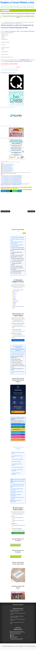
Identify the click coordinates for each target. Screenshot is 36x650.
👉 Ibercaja (14, 305)
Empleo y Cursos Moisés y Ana (17, 2)
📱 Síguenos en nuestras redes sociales (16, 639)
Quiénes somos (18, 629)
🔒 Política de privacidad (13, 636)
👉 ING (13, 295)
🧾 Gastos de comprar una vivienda (17, 364)
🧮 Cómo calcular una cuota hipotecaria (18, 354)
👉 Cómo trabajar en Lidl (16, 429)
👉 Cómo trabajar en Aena (16, 434)
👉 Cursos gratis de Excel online (17, 324)
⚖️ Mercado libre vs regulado (16, 461)
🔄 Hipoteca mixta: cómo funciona (17, 360)
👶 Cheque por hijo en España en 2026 (17, 247)
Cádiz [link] (2, 176)
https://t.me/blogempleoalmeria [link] (8, 164)
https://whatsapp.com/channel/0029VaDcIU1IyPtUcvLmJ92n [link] (13, 181)
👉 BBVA (13, 292)
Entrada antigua (31, 211)
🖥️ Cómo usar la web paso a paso (15, 633)
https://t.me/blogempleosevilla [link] (8, 168)
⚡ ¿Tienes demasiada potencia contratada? (16, 464)
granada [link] (2, 178)
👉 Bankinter (14, 299)
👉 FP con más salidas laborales (17, 334)
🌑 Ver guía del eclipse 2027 (18, 411)
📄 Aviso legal (12, 635)
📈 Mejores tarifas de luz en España (17, 459)
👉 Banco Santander (15, 291)
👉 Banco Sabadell (15, 300)
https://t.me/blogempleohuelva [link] (8, 169)
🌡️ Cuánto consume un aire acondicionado (15, 473)
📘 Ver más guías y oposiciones (18, 532)
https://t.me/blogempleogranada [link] (9, 165)
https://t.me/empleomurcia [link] (8, 171)
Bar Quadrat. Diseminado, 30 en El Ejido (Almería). (16, 90)
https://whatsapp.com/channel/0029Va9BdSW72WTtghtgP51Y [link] (13, 175)
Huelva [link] (2, 180)
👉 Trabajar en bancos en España (17, 289)
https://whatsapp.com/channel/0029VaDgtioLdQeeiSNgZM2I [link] (13, 178)
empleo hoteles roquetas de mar (9, 22)
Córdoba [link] (2, 181)
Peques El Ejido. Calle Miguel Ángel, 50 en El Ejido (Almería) (16, 159)
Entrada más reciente (5, 211)
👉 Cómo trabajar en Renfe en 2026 (17, 424)
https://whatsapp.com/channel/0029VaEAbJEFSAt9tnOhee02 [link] (12, 180)
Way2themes (21, 646)
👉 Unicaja (13, 296)
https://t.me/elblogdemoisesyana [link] (11, 173)
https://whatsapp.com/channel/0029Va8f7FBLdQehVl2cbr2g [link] (12, 179)
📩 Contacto (12, 634)
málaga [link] (2, 177)
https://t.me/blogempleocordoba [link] (9, 170)
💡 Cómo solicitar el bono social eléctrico (16, 456)
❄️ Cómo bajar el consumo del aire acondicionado (17, 470)
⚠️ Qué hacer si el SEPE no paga (16, 261)
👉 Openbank (14, 302)
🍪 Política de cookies (13, 637)
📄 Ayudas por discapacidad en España (17, 484)
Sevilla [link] (2, 179)
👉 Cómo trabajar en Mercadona (17, 426)
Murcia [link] (2, 175)
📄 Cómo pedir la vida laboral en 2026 (17, 260)
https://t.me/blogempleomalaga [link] (8, 167)
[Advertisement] (18, 203)
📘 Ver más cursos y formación (18, 340)
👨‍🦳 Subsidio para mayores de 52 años (17, 258)
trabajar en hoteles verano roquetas (22, 22)
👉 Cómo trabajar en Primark (16, 437)
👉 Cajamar (14, 298)
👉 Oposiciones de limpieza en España (18, 530)
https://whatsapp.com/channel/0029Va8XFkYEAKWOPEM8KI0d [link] (12, 176)
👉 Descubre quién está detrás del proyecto (16, 631)
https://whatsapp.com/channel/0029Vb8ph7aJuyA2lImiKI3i (12, 184)
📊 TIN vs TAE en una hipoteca (16, 362)
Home (2, 22)
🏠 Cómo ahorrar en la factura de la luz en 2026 (17, 453)
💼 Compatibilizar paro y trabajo (16, 256)
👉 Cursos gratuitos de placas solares (18, 331)
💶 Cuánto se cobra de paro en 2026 (17, 255)
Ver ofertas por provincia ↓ (15, 545)
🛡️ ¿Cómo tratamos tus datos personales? (16, 638)
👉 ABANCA (14, 303)
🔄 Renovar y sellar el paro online (16, 266)
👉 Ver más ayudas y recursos (16, 273)
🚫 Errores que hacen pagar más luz (17, 467)
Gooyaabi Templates (31, 646)
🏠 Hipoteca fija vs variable (15, 359)
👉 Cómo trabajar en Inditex (16, 439)
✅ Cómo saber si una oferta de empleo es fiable (17, 632)
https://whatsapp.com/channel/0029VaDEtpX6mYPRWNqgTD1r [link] (13, 177)
